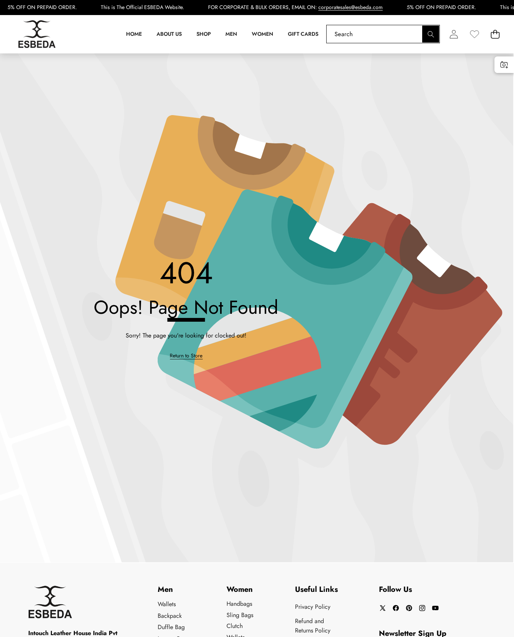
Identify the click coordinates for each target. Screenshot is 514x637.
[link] (474, 34)
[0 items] (495, 34)
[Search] (430, 34)
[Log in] (453, 34)
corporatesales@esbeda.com (350, 7)
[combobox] (383, 34)
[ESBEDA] (37, 34)
